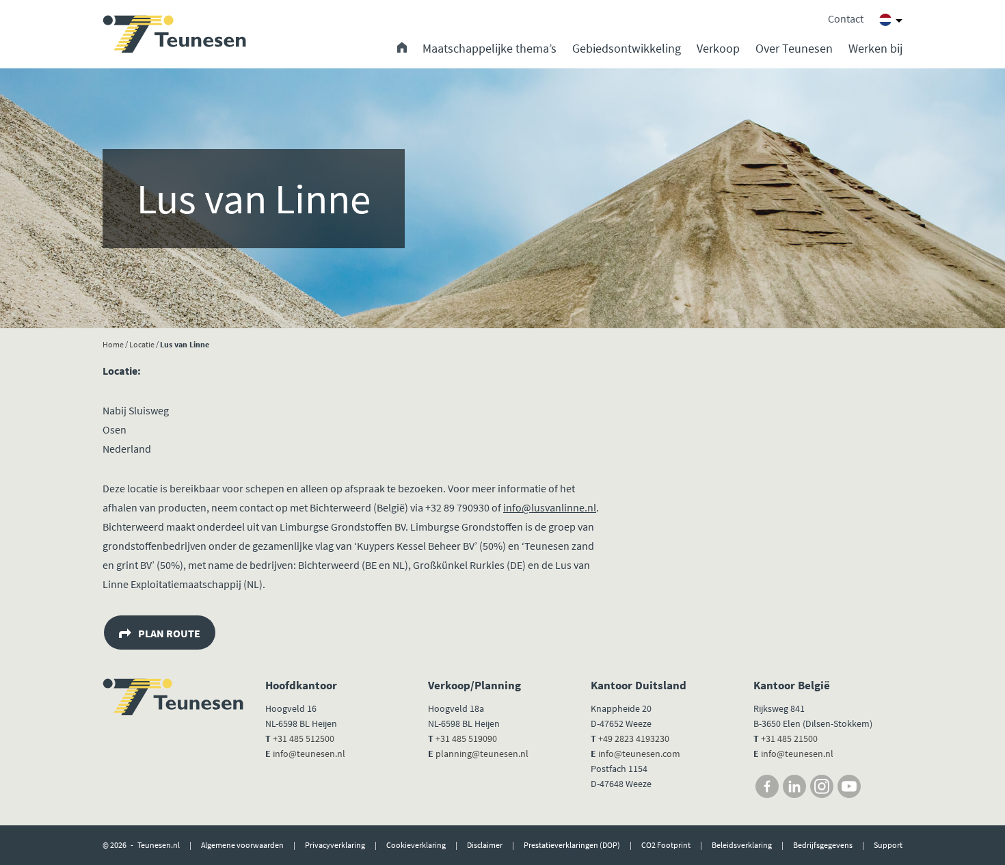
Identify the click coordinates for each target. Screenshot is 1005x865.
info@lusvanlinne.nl (549, 507)
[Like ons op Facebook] (767, 786)
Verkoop (718, 48)
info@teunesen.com (639, 753)
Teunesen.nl (158, 845)
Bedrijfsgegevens (823, 845)
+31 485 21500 (788, 738)
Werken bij (875, 48)
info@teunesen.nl (309, 753)
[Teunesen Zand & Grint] (174, 34)
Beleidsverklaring (742, 845)
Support (888, 845)
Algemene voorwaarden (242, 845)
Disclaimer (484, 845)
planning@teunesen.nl (482, 753)
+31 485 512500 (303, 738)
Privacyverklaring (335, 845)
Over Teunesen (794, 48)
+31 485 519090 (466, 738)
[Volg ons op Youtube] (849, 786)
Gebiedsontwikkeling (626, 48)
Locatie (142, 344)
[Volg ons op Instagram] (821, 786)
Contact (845, 18)
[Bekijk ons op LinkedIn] (794, 786)
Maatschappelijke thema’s (490, 48)
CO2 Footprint (666, 845)
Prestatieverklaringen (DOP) (572, 845)
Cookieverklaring (416, 845)
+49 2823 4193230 (633, 738)
